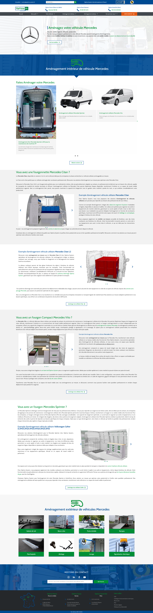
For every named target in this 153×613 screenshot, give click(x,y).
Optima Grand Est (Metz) (114, 7)
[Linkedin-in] (74, 577)
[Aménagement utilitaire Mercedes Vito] (117, 97)
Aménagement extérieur (90, 14)
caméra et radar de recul (55, 229)
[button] (15, 121)
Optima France (52, 594)
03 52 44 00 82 (116, 10)
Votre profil (33, 14)
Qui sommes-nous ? (111, 14)
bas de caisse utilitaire (56, 378)
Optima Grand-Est (101, 594)
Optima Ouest (76, 594)
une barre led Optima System (49, 370)
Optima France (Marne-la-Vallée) (53, 7)
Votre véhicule (49, 14)
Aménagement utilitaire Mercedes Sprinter (72, 113)
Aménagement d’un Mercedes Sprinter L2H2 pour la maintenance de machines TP (34, 143)
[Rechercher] (75, 2)
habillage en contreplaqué (126, 213)
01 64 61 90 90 (53, 10)
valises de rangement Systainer (118, 205)
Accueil (21, 14)
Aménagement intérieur (69, 14)
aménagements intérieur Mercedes (107, 325)
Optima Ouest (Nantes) (83, 7)
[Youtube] (84, 577)
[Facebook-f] (79, 577)
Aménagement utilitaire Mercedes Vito (111, 113)
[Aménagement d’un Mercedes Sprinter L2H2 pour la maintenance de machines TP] (36, 112)
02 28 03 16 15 (84, 10)
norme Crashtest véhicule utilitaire (117, 466)
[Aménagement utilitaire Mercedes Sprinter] (76, 97)
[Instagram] (68, 577)
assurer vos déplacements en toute (122, 36)
